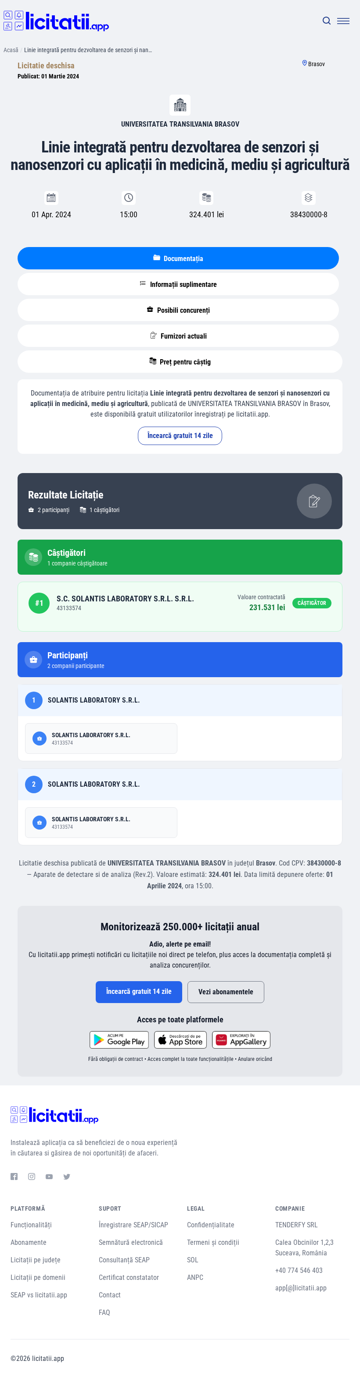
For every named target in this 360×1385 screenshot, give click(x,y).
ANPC (195, 1277)
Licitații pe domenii (38, 1277)
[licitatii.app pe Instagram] (31, 1178)
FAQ (104, 1312)
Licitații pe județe (36, 1260)
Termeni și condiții (213, 1242)
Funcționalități (31, 1225)
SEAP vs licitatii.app (39, 1295)
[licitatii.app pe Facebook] (14, 1178)
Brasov (316, 63)
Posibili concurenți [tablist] (182, 310)
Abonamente (29, 1242)
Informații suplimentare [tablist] (182, 284)
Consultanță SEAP (124, 1260)
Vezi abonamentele (225, 992)
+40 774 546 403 (299, 1270)
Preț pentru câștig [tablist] (184, 362)
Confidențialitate (210, 1225)
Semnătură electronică (131, 1242)
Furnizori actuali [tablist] (183, 336)
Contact (110, 1295)
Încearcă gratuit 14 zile (180, 435)
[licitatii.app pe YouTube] (49, 1178)
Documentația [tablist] (182, 258)
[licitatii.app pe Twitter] (66, 1178)
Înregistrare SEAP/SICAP (133, 1225)
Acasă (11, 49)
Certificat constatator (129, 1277)
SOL (192, 1260)
